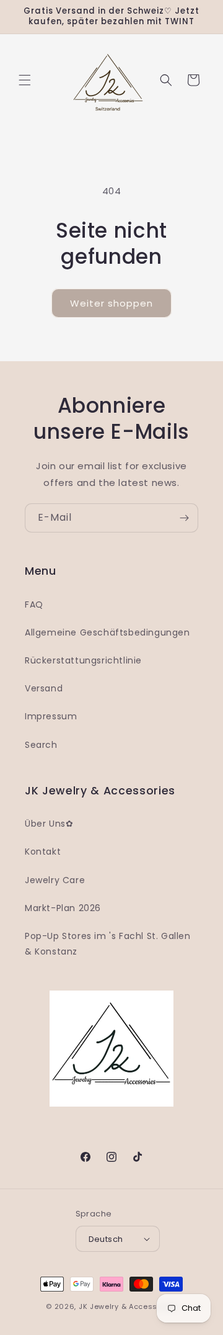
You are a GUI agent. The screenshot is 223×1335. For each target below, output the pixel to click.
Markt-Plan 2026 (63, 908)
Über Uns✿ (49, 823)
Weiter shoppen (111, 303)
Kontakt (43, 851)
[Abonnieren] (184, 518)
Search (41, 745)
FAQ (34, 604)
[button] (24, 80)
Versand (44, 688)
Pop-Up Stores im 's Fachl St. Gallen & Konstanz (108, 944)
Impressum (51, 716)
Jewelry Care (55, 880)
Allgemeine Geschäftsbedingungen (107, 632)
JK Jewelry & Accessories (128, 1306)
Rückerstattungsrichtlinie (83, 660)
